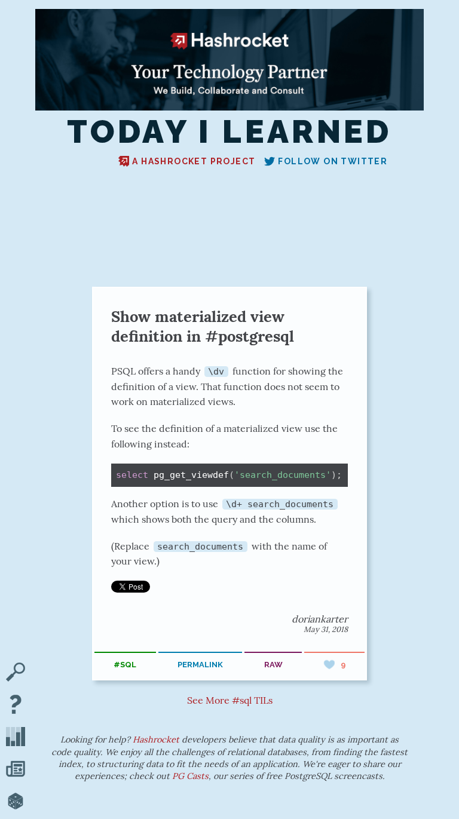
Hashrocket (156, 739)
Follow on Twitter (332, 161)
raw (273, 664)
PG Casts (190, 776)
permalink (200, 664)
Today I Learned (229, 132)
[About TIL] (15, 705)
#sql (125, 664)
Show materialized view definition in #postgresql (202, 326)
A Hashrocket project (193, 161)
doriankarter (320, 619)
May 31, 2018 (326, 629)
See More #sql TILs (230, 700)
